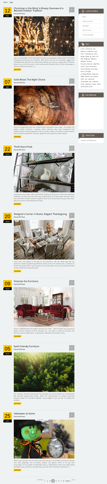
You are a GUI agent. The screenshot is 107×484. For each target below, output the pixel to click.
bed (94, 49)
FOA (82, 59)
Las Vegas (88, 71)
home (87, 66)
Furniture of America (87, 64)
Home (5, 2)
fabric (94, 56)
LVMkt (82, 76)
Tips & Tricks (87, 30)
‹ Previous (40, 480)
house (82, 71)
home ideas (94, 69)
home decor (93, 66)
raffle (82, 79)
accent (83, 49)
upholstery (88, 84)
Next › (68, 481)
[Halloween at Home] (44, 420)
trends (82, 84)
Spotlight (86, 26)
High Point (96, 64)
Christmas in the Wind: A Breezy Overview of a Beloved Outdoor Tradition (38, 9)
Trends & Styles (88, 35)
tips (90, 81)
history (83, 66)
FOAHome (94, 59)
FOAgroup (87, 59)
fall (97, 56)
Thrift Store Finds (23, 146)
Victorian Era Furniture (26, 281)
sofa (86, 79)
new (91, 76)
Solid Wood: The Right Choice (29, 79)
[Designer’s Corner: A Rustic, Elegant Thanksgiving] (44, 221)
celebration (90, 51)
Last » (73, 480)
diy (90, 56)
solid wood (91, 79)
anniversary (88, 49)
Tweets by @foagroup (88, 140)
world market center (86, 86)
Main (84, 17)
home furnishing (85, 69)
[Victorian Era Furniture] (44, 288)
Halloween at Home (24, 413)
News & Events (88, 21)
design (83, 56)
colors (82, 54)
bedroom (83, 51)
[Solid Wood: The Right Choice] (44, 86)
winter (99, 84)
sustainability (84, 81)
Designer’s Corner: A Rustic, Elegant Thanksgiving (40, 213)
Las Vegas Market (86, 74)
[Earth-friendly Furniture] (44, 353)
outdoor (95, 76)
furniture (89, 61)
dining (87, 56)
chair (95, 51)
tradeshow (95, 81)
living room (95, 74)
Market (87, 76)
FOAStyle (83, 61)
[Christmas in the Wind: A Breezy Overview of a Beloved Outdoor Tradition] (44, 17)
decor (95, 54)
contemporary (89, 54)
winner (94, 84)
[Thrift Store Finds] (44, 153)
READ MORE (17, 69)
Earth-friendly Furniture (26, 346)
